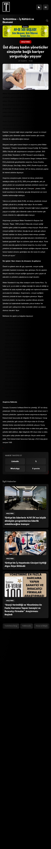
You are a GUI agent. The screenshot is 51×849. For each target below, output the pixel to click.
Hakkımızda (26, 626)
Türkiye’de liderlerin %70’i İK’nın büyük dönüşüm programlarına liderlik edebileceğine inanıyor (25, 520)
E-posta (36, 468)
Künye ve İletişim (42, 626)
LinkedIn (15, 461)
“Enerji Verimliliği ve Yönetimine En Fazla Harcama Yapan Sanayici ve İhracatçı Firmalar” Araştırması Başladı (23, 609)
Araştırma (25, 42)
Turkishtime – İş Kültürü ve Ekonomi (18, 21)
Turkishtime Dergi (11, 626)
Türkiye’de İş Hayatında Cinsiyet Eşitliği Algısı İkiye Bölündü (25, 564)
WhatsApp (15, 468)
